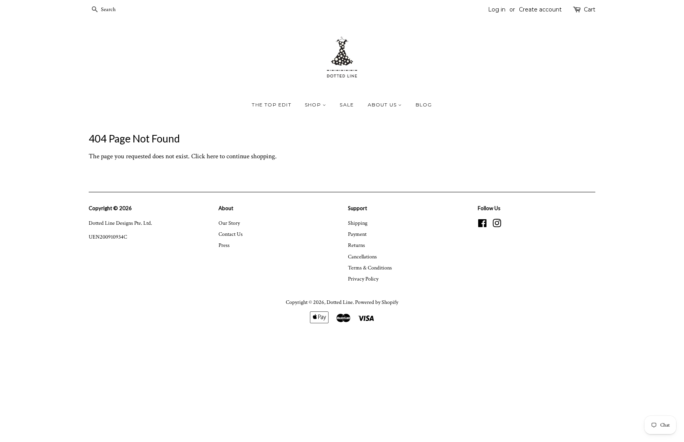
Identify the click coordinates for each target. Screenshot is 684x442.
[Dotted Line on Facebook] (482, 225)
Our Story (229, 223)
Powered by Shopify (376, 302)
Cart (589, 9)
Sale (347, 105)
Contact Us (230, 234)
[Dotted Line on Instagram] (496, 225)
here (212, 156)
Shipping (357, 223)
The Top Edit (271, 105)
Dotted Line (340, 302)
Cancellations (362, 256)
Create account (540, 9)
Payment (357, 234)
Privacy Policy (363, 279)
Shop (314, 105)
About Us (383, 105)
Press (224, 245)
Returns (356, 245)
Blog (424, 105)
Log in (496, 9)
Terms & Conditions (370, 267)
